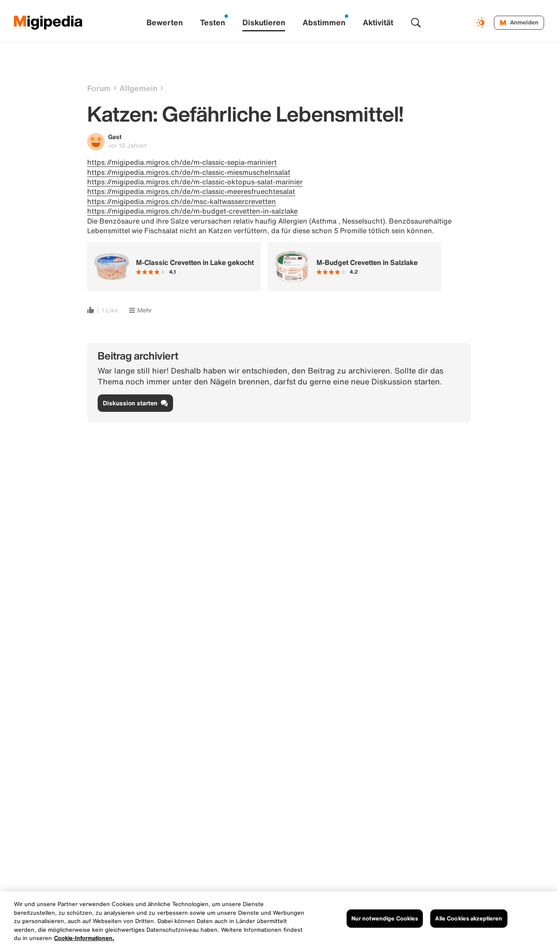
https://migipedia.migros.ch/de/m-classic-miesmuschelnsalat (188, 172)
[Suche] (416, 22)
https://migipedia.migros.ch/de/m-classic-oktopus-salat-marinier (195, 182)
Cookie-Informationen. (84, 938)
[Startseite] (48, 23)
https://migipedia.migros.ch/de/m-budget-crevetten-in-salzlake (192, 211)
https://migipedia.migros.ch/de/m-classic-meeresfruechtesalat (191, 191)
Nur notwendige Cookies (384, 918)
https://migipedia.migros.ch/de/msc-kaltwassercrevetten (181, 201)
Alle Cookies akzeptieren (468, 918)
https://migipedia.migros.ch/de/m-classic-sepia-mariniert (182, 162)
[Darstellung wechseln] (481, 22)
